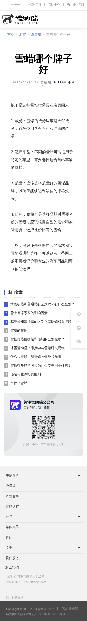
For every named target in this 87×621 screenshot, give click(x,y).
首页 (10, 35)
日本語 (62, 608)
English (51, 608)
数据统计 (75, 608)
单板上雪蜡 (18, 383)
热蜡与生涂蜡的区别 (25, 374)
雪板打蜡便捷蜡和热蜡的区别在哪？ (37, 339)
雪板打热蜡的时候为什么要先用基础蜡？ (40, 366)
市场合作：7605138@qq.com (25, 582)
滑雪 (22, 35)
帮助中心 (54, 4)
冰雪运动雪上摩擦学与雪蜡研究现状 (37, 348)
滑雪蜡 (36, 35)
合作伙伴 (16, 4)
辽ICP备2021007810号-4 (48, 614)
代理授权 (35, 4)
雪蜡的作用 (18, 331)
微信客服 (78, 4)
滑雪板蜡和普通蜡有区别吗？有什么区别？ (42, 304)
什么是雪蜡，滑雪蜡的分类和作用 (35, 357)
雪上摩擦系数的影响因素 (29, 313)
